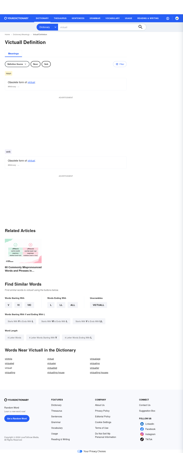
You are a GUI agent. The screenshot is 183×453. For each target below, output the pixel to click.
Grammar (56, 422)
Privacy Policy (102, 410)
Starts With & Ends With (20, 321)
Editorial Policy (102, 416)
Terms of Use (101, 427)
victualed (9, 363)
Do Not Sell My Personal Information (105, 435)
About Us (100, 405)
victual (31, 82)
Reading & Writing (60, 439)
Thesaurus (56, 410)
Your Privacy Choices (95, 451)
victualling (10, 372)
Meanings (13, 53)
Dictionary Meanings (21, 34)
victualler (94, 368)
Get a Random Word (17, 418)
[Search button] (142, 27)
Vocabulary (57, 427)
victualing (95, 363)
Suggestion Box (147, 410)
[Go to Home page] (16, 18)
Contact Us (144, 405)
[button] (167, 18)
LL (61, 305)
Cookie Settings (103, 422)
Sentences (56, 416)
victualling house (55, 372)
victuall (98, 305)
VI (18, 305)
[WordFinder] (177, 18)
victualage (95, 358)
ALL (72, 305)
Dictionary (44, 27)
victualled (52, 368)
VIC (29, 305)
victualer (51, 363)
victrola (8, 358)
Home (7, 34)
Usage (54, 433)
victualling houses (99, 372)
